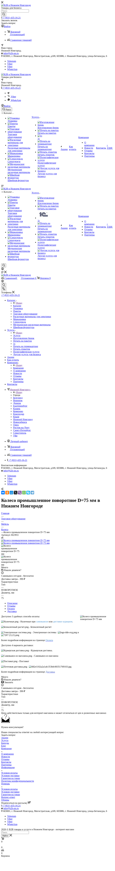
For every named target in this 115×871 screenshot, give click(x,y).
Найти (5, 836)
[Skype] (28, 492)
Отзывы (11, 606)
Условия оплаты (9, 773)
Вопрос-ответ (8, 797)
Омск (16, 425)
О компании (7, 754)
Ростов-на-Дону (21, 427)
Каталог (17, 305)
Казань (16, 408)
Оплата (11, 608)
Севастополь (19, 433)
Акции (4, 737)
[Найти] (3, 14)
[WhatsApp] (24, 492)
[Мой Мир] (11, 492)
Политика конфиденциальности (17, 781)
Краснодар (18, 414)
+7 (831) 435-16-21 (11, 17)
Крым (16, 416)
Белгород (18, 397)
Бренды (5, 743)
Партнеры (6, 764)
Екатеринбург (20, 406)
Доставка (12, 611)
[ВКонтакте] (3, 492)
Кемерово (18, 411)
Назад (19, 303)
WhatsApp (12, 69)
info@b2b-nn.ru (11, 53)
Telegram (11, 61)
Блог (3, 746)
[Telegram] (8, 93)
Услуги (16, 335)
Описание (12, 603)
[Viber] (20, 492)
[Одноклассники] (7, 492)
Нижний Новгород (23, 419)
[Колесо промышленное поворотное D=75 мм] (25, 540)
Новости (5, 756)
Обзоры (5, 800)
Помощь (5, 783)
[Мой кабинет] (2, 269)
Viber (9, 64)
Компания (18, 368)
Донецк (17, 403)
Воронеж (17, 400)
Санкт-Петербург (22, 430)
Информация (8, 767)
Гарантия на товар (10, 778)
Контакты (6, 762)
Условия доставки (10, 775)
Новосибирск (20, 422)
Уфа (15, 435)
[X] (15, 492)
